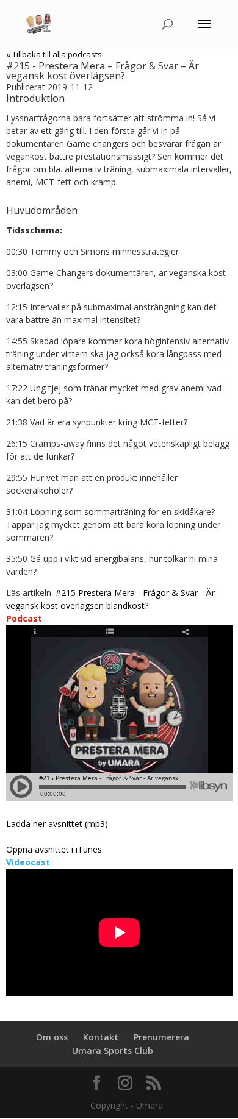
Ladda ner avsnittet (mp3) (57, 823)
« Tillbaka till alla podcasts (54, 54)
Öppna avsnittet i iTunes (54, 849)
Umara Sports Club (112, 1050)
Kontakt (100, 1037)
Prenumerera (161, 1037)
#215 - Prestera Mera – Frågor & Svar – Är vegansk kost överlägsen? (102, 70)
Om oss (52, 1037)
